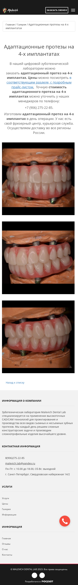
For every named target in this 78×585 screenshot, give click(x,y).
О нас (5, 549)
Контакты (7, 554)
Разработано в (33, 581)
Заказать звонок (57, 10)
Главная (6, 538)
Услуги (5, 498)
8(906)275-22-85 (14, 458)
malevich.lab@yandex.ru (20, 463)
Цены (5, 503)
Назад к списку (15, 382)
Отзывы (6, 543)
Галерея (6, 509)
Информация (9, 514)
